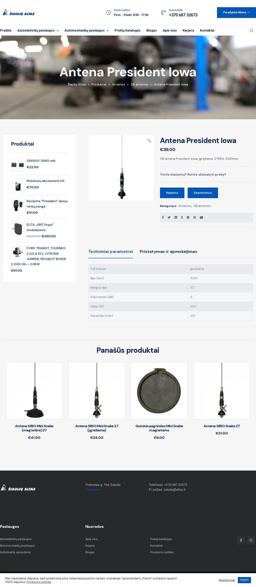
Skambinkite (203, 193)
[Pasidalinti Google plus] (188, 217)
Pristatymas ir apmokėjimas (168, 251)
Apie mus (170, 30)
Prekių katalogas (127, 30)
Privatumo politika (162, 552)
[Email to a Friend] (201, 217)
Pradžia (5, 30)
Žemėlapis (92, 490)
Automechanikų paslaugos (85, 30)
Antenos (185, 206)
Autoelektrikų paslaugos (36, 30)
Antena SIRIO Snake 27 (222, 426)
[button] (236, 12)
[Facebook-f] (241, 540)
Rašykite (172, 193)
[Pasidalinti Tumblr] (182, 217)
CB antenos (201, 206)
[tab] (110, 253)
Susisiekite (176, 10)
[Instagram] (251, 540)
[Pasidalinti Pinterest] (194, 217)
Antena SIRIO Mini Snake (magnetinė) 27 (34, 428)
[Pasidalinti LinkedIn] (175, 217)
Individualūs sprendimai (15, 552)
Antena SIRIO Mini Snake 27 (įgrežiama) (96, 428)
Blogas (151, 30)
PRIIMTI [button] (244, 580)
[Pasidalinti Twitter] (169, 217)
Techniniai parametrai (110, 251)
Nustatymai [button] (227, 580)
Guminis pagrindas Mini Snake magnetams (159, 428)
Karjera (188, 30)
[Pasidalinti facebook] (163, 217)
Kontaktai (207, 30)
